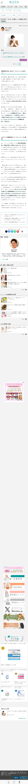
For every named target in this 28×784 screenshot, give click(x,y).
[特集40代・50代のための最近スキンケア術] (14, 617)
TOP (2, 9)
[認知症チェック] (14, 601)
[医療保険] (14, 570)
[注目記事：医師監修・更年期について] (14, 625)
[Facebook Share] (9, 231)
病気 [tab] (26, 6)
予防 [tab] (16, 6)
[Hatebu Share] (12, 231)
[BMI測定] (14, 586)
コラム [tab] (20, 6)
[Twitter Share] (6, 231)
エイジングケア (17, 9)
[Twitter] (14, 609)
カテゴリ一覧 (8, 9)
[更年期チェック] (14, 593)
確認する (16, 777)
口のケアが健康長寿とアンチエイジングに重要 (14, 56)
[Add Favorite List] (22, 231)
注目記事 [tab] (3, 6)
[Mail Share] (17, 231)
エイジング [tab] (10, 6)
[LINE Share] (15, 231)
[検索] (14, 578)
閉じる (23, 777)
